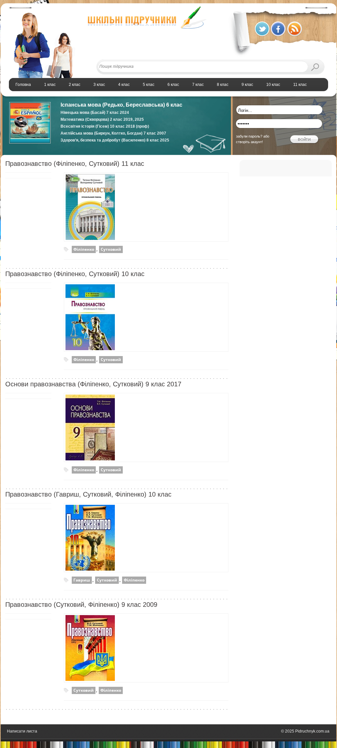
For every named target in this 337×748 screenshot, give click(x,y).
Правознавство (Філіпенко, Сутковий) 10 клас (74, 273)
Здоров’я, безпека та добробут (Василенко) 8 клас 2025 (115, 140)
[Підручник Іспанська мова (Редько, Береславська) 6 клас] (30, 142)
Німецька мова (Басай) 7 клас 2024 (95, 112)
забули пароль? (249, 136)
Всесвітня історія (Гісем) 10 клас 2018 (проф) (105, 126)
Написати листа (22, 731)
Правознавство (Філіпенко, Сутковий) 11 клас (74, 163)
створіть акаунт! (249, 142)
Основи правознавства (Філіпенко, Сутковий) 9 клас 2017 (93, 384)
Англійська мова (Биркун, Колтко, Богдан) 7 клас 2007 (113, 133)
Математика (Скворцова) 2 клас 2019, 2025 (102, 119)
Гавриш (81, 580)
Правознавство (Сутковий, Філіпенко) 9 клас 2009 (81, 604)
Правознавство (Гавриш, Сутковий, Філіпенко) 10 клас (88, 494)
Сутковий (111, 249)
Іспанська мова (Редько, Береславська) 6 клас (121, 105)
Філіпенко (83, 249)
